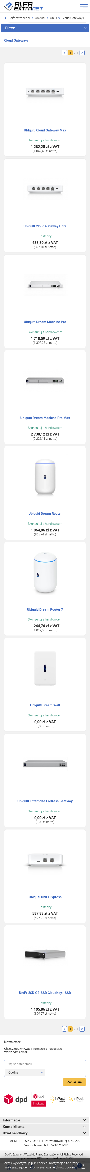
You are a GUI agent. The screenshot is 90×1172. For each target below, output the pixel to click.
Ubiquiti (40, 18)
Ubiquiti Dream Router (45, 514)
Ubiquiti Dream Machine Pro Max (45, 418)
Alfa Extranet (28, 6)
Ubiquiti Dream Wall (45, 705)
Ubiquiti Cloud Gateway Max (45, 130)
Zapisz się (74, 1082)
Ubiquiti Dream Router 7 (45, 609)
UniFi (53, 18)
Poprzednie (64, 52)
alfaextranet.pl (20, 18)
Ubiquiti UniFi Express (45, 897)
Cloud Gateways (73, 18)
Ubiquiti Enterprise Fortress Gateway (45, 801)
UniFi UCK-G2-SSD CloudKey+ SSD (45, 993)
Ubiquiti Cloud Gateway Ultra (45, 226)
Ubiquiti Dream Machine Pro (45, 322)
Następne (82, 52)
